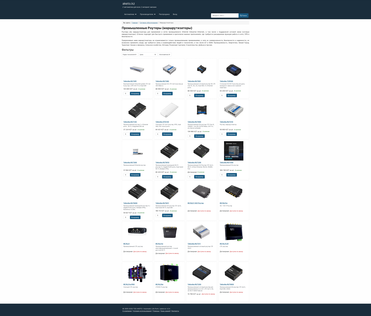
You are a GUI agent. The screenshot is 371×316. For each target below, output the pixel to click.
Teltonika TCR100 (226, 81)
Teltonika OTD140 (162, 122)
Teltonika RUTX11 (194, 244)
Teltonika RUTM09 (227, 284)
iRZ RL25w (159, 284)
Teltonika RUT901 (194, 81)
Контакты (175, 311)
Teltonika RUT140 (130, 122)
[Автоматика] (135, 14)
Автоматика (129, 14)
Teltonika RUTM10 (162, 162)
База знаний (165, 311)
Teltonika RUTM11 (162, 203)
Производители (146, 14)
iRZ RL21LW (224, 244)
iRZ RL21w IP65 (129, 284)
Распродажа (164, 14)
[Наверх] (367, 312)
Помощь (156, 311)
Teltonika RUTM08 (130, 203)
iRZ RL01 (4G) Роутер (196, 203)
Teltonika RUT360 (162, 81)
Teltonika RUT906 (194, 122)
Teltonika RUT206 (194, 162)
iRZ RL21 (126, 244)
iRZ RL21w (159, 244)
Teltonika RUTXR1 (130, 81)
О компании (127, 311)
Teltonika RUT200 (194, 284)
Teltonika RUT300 (130, 162)
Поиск (244, 16)
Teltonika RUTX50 (226, 162)
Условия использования (142, 311)
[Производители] (154, 14)
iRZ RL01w (223, 203)
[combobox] (225, 15)
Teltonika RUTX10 (226, 122)
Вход (175, 14)
